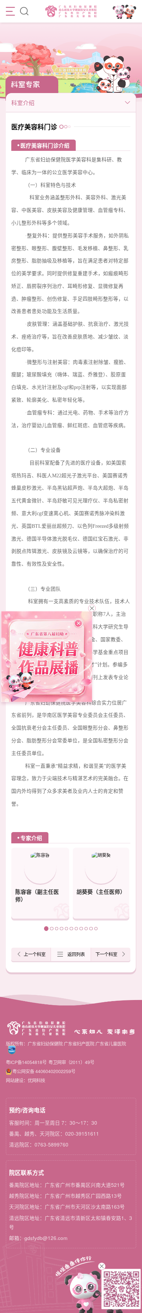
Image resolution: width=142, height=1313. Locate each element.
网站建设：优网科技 (25, 1080)
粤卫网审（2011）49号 (71, 1062)
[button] (46, 928)
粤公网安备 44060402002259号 (43, 1071)
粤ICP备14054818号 (26, 1062)
